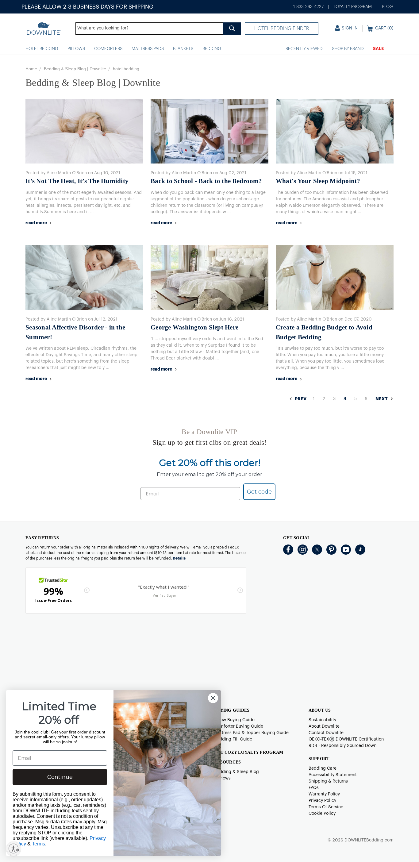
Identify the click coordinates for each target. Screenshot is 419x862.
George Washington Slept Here (194, 327)
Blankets (183, 49)
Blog (387, 7)
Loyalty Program (353, 7)
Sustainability (322, 720)
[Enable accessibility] (13, 848)
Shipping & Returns (328, 781)
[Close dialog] (213, 698)
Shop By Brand (348, 49)
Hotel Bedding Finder (281, 28)
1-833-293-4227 (308, 7)
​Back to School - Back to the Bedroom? (206, 181)
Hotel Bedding (41, 49)
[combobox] (158, 28)
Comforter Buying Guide (238, 726)
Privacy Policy (322, 801)
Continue (60, 777)
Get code (259, 491)
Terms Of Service (326, 807)
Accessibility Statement (333, 775)
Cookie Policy (322, 813)
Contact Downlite (326, 733)
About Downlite (324, 726)
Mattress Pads (148, 49)
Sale (378, 49)
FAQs (314, 788)
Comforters (108, 49)
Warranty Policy (324, 794)
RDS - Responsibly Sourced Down (342, 746)
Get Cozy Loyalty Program (248, 752)
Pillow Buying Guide (234, 720)
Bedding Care (322, 768)
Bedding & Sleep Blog (236, 772)
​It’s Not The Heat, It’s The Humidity (77, 181)
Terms (38, 843)
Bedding (211, 49)
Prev (300, 399)
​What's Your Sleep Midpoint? (318, 181)
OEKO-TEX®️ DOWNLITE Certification (346, 739)
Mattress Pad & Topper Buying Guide (251, 733)
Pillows (76, 49)
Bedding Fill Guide (233, 739)
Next (382, 399)
